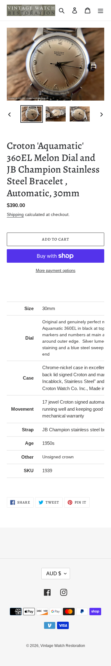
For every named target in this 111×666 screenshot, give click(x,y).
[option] (31, 114)
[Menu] (100, 10)
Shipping (15, 214)
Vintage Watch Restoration (62, 646)
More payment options (56, 270)
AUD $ (53, 573)
